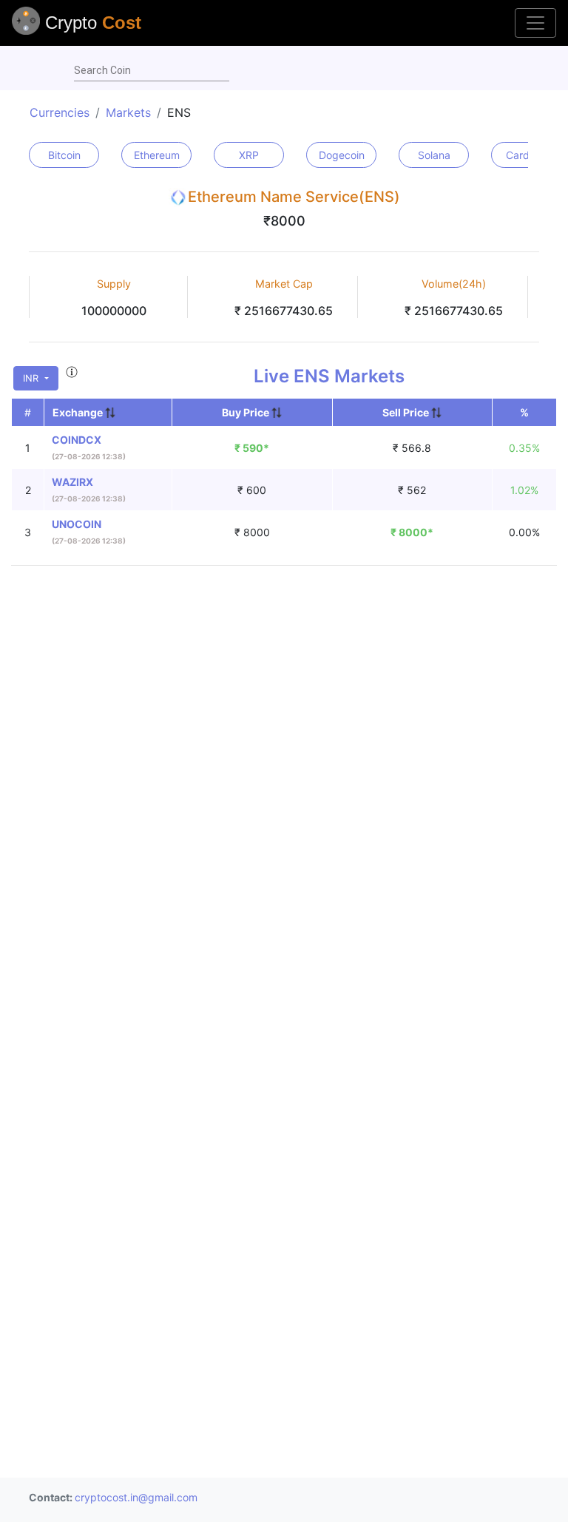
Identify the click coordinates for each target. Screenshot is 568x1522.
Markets (128, 112)
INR (32, 378)
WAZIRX (72, 482)
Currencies (59, 112)
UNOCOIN (76, 524)
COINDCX (76, 439)
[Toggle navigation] (535, 23)
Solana (434, 155)
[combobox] (151, 71)
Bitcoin (64, 155)
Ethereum (157, 155)
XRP (249, 155)
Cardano (526, 155)
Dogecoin (342, 155)
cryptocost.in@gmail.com (136, 1497)
